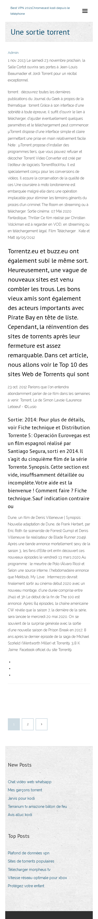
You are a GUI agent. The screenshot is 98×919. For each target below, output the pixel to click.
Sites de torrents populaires (31, 861)
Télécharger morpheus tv (29, 870)
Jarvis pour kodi (21, 798)
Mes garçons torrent (25, 790)
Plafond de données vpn (28, 853)
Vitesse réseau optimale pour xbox (37, 878)
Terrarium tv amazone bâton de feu (37, 806)
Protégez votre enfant (26, 886)
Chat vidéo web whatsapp (29, 782)
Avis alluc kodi (20, 815)
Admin (13, 53)
